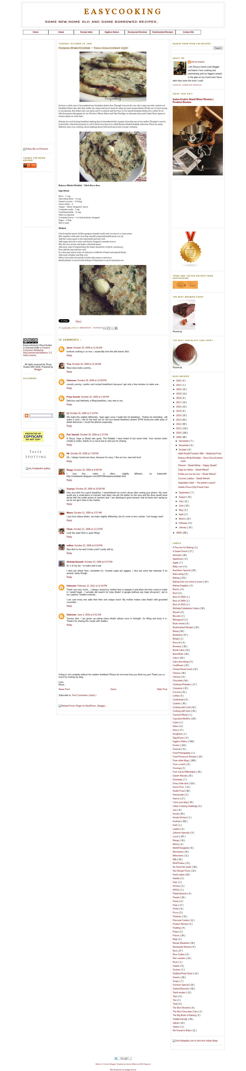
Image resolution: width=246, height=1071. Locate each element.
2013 (179, 419)
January (183, 527)
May (181, 510)
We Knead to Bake (182, 1030)
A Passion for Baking (183, 547)
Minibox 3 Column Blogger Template (110, 1064)
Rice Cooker (179, 954)
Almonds (177, 555)
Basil (175, 593)
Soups (176, 981)
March (182, 518)
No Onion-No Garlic (182, 867)
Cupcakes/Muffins (182, 718)
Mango (176, 840)
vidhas (70, 545)
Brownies (177, 646)
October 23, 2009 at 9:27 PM (98, 562)
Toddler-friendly (180, 1019)
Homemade (178, 794)
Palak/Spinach (180, 893)
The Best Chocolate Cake (185, 1011)
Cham (70, 529)
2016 (179, 406)
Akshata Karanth (75, 562)
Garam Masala (180, 775)
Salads (176, 966)
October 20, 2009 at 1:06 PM (95, 397)
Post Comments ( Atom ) (84, 695)
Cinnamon (178, 688)
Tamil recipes (179, 992)
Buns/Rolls (178, 654)
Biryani (176, 612)
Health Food (179, 791)
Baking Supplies (181, 585)
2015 (179, 411)
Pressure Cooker (181, 920)
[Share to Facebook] (116, 328)
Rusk (175, 962)
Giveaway (178, 779)
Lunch (176, 836)
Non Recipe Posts (182, 871)
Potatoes (177, 916)
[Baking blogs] (191, 267)
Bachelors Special (182, 570)
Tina (69, 364)
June (181, 505)
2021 (179, 385)
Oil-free (176, 886)
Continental (178, 699)
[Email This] (104, 328)
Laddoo (176, 829)
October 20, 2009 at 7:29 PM (84, 453)
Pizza (176, 912)
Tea (175, 1000)
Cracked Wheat (180, 715)
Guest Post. (179, 787)
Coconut (177, 692)
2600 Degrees (144, 1064)
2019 (179, 393)
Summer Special (181, 985)
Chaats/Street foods (183, 669)
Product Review (181, 924)
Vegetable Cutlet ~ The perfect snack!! (197, 482)
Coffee (176, 695)
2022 (179, 380)
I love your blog (180, 802)
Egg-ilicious (179, 737)
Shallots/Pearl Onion (183, 973)
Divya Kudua (197, 62)
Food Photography (182, 753)
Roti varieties (179, 958)
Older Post (162, 689)
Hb (68, 453)
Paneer (176, 897)
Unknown (71, 380)
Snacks (177, 977)
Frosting (177, 768)
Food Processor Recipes (185, 756)
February (183, 523)
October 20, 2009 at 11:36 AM (87, 347)
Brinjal (176, 638)
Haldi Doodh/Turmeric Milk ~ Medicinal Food (199, 453)
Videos (176, 1027)
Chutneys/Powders (182, 684)
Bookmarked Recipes (183, 627)
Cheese (177, 673)
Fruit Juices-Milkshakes (184, 772)
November (184, 445)
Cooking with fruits (182, 711)
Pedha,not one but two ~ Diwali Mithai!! (197, 474)
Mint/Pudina (179, 863)
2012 (179, 424)
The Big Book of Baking (184, 1015)
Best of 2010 (179, 604)
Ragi (175, 939)
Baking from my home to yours (188, 581)
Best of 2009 (179, 601)
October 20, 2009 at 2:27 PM (94, 434)
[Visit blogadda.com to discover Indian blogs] (195, 1040)
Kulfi (175, 825)
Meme (176, 844)
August (182, 497)
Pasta (176, 901)
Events (176, 745)
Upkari (176, 1023)
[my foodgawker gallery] (38, 468)
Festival (177, 749)
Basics (176, 589)
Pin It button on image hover (123, 1069)
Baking (176, 578)
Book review (179, 623)
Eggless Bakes (180, 741)
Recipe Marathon (181, 943)
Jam (175, 810)
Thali (175, 1004)
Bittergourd (178, 619)
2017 (179, 402)
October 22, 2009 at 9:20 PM (88, 545)
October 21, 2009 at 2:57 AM (88, 512)
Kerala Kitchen (180, 817)
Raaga (70, 470)
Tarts (175, 996)
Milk (175, 859)
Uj (68, 413)
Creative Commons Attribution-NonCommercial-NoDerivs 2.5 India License (37, 351)
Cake (175, 658)
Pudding (177, 928)
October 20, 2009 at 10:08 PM (90, 489)
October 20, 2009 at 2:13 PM (84, 413)
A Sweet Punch (180, 551)
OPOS (176, 890)
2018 (179, 398)
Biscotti (177, 616)
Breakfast (86, 328)
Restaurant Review (182, 947)
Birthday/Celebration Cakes (186, 608)
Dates (176, 726)
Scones (177, 969)
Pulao (176, 931)
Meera (70, 512)
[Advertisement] (123, 35)
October (183, 449)
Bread (176, 631)
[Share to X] (112, 328)
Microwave (178, 851)
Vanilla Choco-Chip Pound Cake (193, 487)
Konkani (98, 328)
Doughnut (178, 734)
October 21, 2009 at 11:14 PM (88, 529)
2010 (179, 433)
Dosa (175, 730)
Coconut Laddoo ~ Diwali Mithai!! (194, 478)
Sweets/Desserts (181, 988)
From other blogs (181, 760)
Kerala (176, 814)
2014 (179, 415)
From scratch (179, 764)
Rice (175, 950)
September (184, 492)
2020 (179, 389)
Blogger (38, 369)
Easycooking (123, 12)
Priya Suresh (73, 397)
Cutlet (176, 722)
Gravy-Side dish (181, 783)
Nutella (176, 878)
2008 (179, 532)
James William (131, 1064)
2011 (179, 428)
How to (176, 798)
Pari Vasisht (73, 434)
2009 (179, 437)
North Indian (179, 874)
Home (113, 689)
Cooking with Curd (182, 707)
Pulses (176, 935)
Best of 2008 (179, 597)
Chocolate (178, 680)
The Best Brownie (182, 1007)
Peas (175, 905)
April (181, 514)
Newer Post (64, 689)
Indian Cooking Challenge (185, 806)
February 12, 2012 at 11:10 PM (92, 585)
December (184, 441)
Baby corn (178, 566)
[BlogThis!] (108, 328)
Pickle (176, 908)
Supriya (71, 489)
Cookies (177, 703)
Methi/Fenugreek (181, 848)
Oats (175, 882)
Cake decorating (181, 661)
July (181, 501)
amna (69, 347)
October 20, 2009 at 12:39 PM (91, 380)
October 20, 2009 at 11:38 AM (86, 364)
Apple (176, 562)
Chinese (177, 677)
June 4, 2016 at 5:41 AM (89, 614)
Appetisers (178, 559)
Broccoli (177, 642)
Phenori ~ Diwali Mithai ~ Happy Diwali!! (197, 465)
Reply (69, 355)
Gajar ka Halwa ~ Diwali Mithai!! (193, 469)
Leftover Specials (181, 832)
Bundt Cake (179, 650)
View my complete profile (187, 85)
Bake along (178, 574)
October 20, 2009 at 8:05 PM (88, 470)
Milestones (178, 855)
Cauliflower (178, 665)
